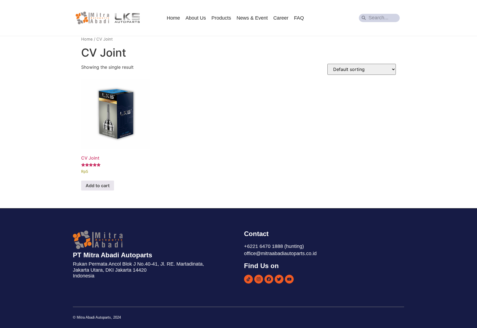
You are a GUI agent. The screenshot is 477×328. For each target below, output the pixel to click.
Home (173, 18)
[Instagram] (258, 279)
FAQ (299, 18)
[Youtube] (289, 279)
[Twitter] (279, 279)
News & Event (252, 18)
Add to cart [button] (98, 185)
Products (221, 18)
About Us (196, 18)
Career (280, 18)
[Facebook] (268, 279)
